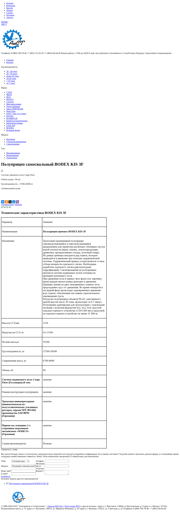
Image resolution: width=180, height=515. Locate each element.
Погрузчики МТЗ (72, 506)
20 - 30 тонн (11, 71)
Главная (9, 60)
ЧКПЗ (9, 95)
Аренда (9, 17)
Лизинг (9, 10)
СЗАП (9, 92)
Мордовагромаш (13, 104)
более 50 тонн (12, 76)
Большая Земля (13, 130)
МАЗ (8, 97)
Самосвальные (13, 144)
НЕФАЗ (9, 99)
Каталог (10, 3)
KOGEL (10, 116)
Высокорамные (13, 153)
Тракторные (11, 158)
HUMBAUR (11, 118)
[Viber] (17, 201)
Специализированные (16, 142)
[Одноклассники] (6, 201)
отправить (5, 476)
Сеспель (10, 102)
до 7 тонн (10, 83)
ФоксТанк (11, 111)
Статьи (9, 13)
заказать (18, 204)
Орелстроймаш (13, 106)
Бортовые (10, 139)
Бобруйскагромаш (14, 123)
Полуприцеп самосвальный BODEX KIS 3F (29, 483)
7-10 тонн (10, 81)
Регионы (10, 15)
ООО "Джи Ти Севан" (16, 114)
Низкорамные (12, 155)
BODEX (10, 128)
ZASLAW (10, 125)
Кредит (9, 8)
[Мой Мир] (13, 201)
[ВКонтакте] (2, 201)
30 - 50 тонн (11, 74)
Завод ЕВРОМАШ (14, 109)
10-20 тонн (11, 78)
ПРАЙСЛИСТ (4, 23)
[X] (10, 201)
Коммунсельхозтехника (16, 121)
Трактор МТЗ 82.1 (55, 506)
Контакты (10, 5)
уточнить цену (7, 204)
